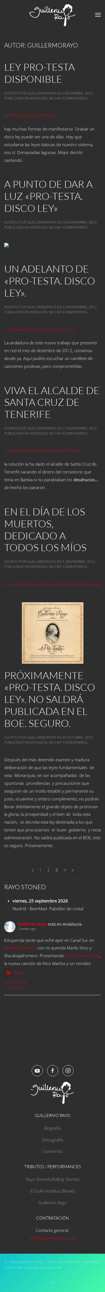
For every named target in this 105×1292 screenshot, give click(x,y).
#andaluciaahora (20, 947)
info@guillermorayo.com (53, 1238)
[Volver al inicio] (52, 15)
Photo (19, 972)
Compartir (16, 988)
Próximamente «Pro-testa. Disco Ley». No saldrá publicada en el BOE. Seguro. (49, 699)
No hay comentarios (68, 98)
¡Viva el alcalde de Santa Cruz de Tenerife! (43, 450)
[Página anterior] (32, 870)
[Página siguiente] (72, 870)
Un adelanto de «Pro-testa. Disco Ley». (49, 280)
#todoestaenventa (82, 955)
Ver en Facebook (15, 982)
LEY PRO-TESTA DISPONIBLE (39, 73)
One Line (54, 1267)
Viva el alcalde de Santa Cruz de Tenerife (51, 402)
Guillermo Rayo (32, 924)
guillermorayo (41, 93)
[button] (98, 15)
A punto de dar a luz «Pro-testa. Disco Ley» (48, 196)
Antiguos (38, 98)
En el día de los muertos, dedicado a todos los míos (45, 529)
